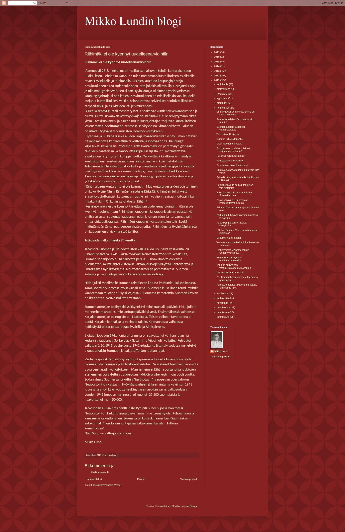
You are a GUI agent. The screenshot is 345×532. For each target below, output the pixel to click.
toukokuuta (223, 298)
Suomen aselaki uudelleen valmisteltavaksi (231, 128)
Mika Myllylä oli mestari (229, 237)
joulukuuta (223, 84)
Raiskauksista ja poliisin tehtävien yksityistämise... (234, 186)
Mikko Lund (220, 351)
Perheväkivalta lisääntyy (229, 160)
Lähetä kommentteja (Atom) (106, 485)
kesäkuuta (223, 293)
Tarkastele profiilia (220, 356)
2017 (217, 52)
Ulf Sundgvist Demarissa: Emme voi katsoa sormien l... (235, 113)
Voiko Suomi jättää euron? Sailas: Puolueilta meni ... (234, 194)
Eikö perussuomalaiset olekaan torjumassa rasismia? (233, 150)
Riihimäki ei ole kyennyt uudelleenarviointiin (229, 259)
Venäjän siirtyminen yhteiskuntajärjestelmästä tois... (234, 266)
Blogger (194, 506)
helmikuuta (223, 312)
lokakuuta (222, 93)
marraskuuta (224, 89)
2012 (217, 75)
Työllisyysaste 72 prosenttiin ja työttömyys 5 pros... (232, 251)
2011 (217, 80)
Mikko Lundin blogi (133, 20)
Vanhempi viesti (188, 479)
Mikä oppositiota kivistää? (230, 272)
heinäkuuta (223, 107)
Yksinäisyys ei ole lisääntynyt (232, 165)
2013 (217, 71)
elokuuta (222, 103)
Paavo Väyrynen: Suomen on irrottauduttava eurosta (232, 201)
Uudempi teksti (94, 479)
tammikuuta (223, 316)
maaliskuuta (224, 307)
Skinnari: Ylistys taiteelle (229, 139)
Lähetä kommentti (99, 472)
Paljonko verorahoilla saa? (231, 155)
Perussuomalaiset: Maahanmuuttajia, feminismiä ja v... (236, 286)
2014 (217, 66)
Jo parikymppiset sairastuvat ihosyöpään (231, 224)
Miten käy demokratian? (229, 143)
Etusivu (141, 479)
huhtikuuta (223, 303)
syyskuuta (222, 98)
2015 (217, 61)
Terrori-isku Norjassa (227, 134)
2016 (217, 56)
